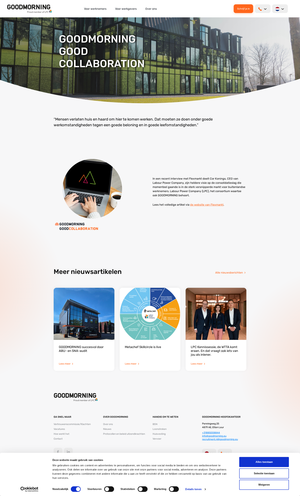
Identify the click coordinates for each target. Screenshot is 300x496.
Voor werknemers (95, 8)
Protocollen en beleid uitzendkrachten (124, 433)
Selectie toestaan (264, 473)
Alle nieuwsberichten (229, 272)
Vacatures (59, 429)
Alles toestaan (264, 461)
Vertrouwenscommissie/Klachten (72, 424)
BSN (155, 424)
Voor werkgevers (126, 8)
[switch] (109, 489)
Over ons (151, 8)
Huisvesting (159, 433)
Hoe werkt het (61, 433)
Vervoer (157, 438)
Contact (58, 438)
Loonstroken (159, 429)
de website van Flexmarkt (206, 204)
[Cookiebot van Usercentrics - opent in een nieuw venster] (29, 489)
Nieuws (107, 429)
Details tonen (193, 489)
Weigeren (264, 484)
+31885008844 (211, 432)
